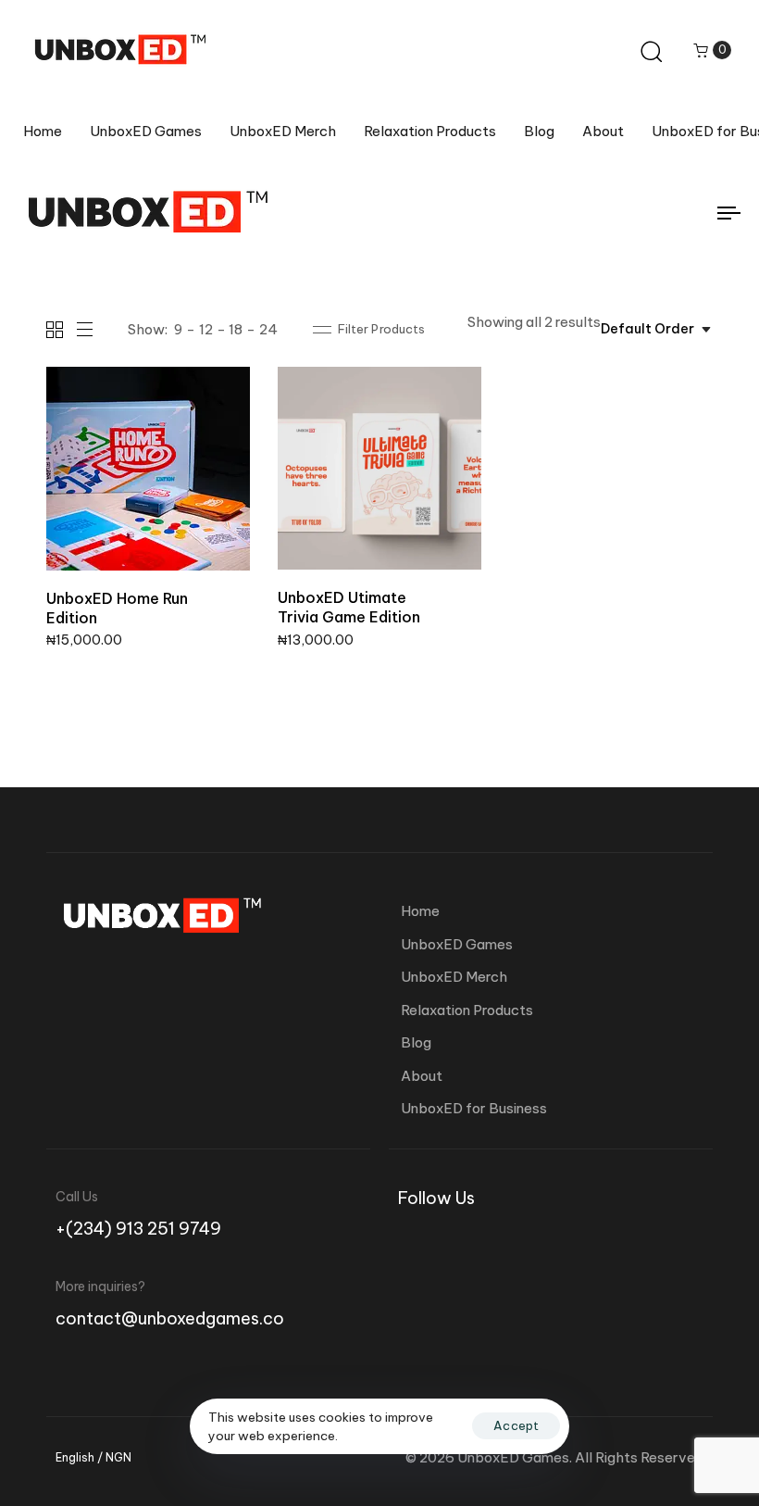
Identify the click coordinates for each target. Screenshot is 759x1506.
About (603, 131)
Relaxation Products (430, 131)
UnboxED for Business (474, 1108)
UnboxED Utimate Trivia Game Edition (349, 607)
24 (268, 329)
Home (42, 131)
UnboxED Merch (283, 131)
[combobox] (657, 330)
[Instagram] (409, 1237)
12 (206, 329)
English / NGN (93, 1457)
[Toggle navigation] (620, 212)
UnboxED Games (146, 131)
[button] (712, 50)
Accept (516, 1425)
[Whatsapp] (463, 1237)
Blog (539, 131)
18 (236, 329)
